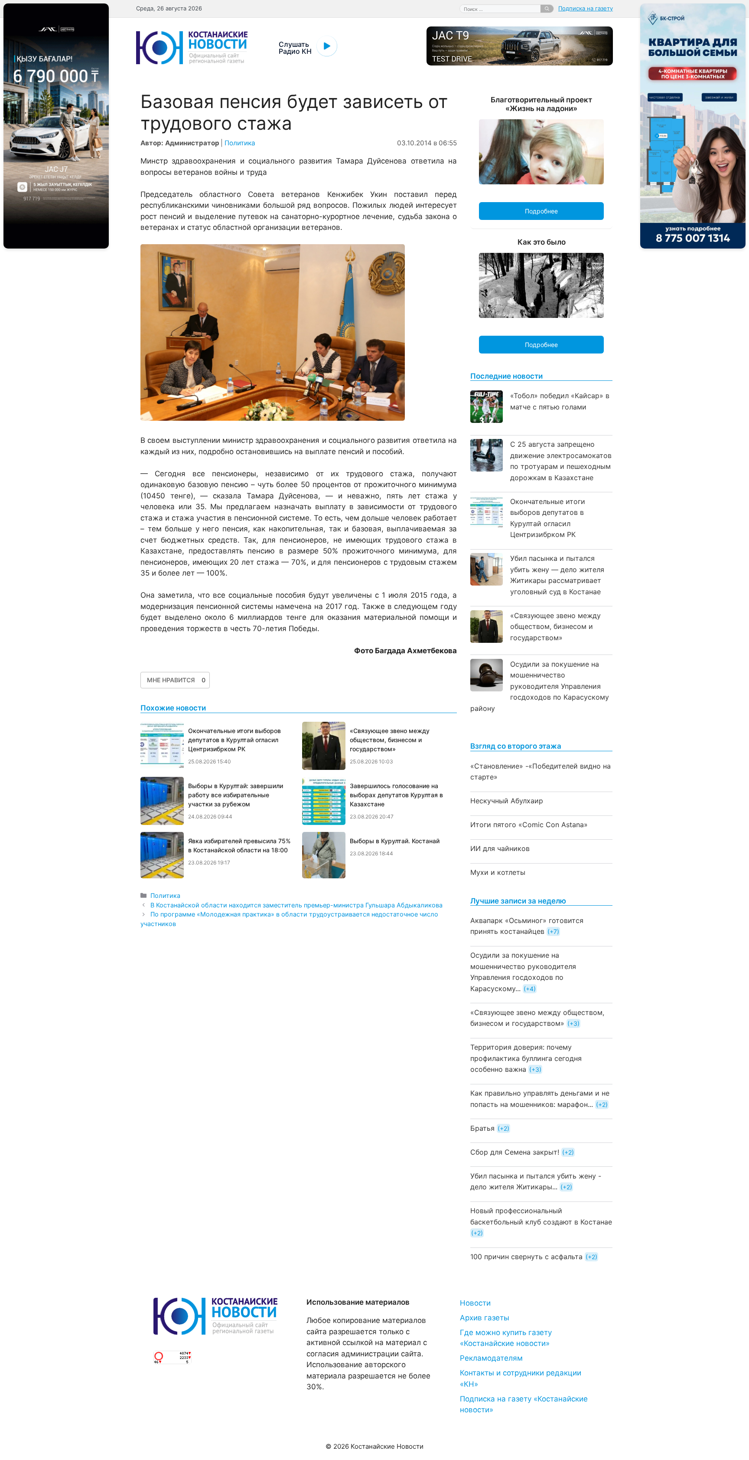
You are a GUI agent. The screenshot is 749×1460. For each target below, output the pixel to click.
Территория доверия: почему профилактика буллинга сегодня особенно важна (526, 1058)
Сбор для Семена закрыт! (514, 1152)
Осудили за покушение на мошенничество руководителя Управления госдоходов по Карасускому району (539, 686)
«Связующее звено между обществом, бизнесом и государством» (555, 626)
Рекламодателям (491, 1358)
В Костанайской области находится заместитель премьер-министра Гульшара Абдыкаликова (296, 905)
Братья (482, 1128)
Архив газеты (484, 1317)
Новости (475, 1303)
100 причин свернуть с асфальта (526, 1256)
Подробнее (541, 211)
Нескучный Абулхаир (506, 800)
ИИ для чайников (500, 848)
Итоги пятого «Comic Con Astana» (529, 824)
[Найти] (547, 9)
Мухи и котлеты (497, 872)
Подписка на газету (585, 8)
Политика (240, 143)
